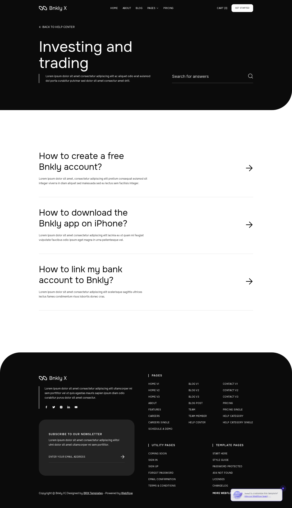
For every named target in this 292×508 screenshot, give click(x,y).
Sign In (153, 460)
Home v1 (153, 384)
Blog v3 (194, 396)
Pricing (168, 8)
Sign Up (153, 466)
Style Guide (221, 460)
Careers (154, 416)
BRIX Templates (93, 493)
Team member (198, 416)
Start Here (220, 453)
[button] (153, 8)
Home (114, 8)
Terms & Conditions (162, 485)
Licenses (219, 479)
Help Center (197, 422)
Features (154, 409)
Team (192, 409)
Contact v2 (230, 390)
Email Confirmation (162, 479)
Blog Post (196, 403)
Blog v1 (194, 384)
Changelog (220, 485)
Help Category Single (238, 422)
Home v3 (154, 396)
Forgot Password (160, 472)
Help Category (233, 416)
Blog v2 (194, 390)
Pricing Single (233, 409)
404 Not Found (223, 472)
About (127, 8)
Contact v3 (230, 396)
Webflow (127, 493)
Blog (139, 8)
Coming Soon (157, 453)
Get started (242, 8)
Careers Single (159, 422)
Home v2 (154, 390)
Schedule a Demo (160, 429)
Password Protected (227, 466)
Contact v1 (230, 384)
